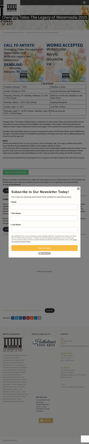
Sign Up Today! (44, 248)
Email (13, 202)
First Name (16, 213)
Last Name (16, 225)
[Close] (78, 188)
